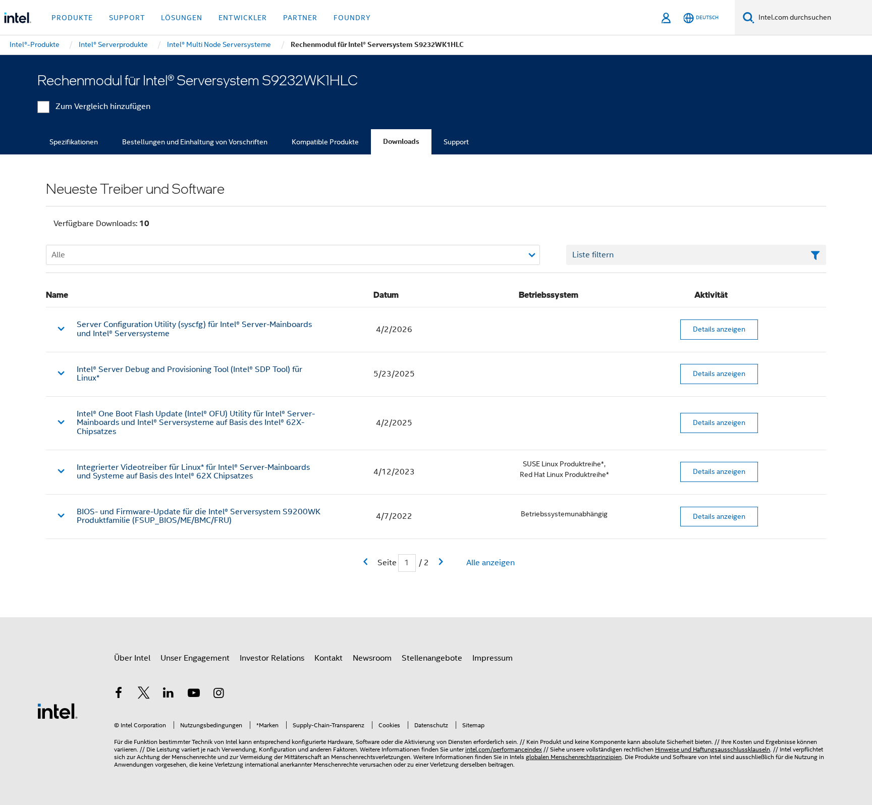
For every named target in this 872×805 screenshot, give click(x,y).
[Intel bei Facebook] (118, 694)
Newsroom (372, 658)
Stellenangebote (432, 658)
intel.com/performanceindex (503, 749)
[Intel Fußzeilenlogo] (57, 711)
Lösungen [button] (181, 17)
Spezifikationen (73, 141)
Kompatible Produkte (325, 141)
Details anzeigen (719, 329)
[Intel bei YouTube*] (193, 694)
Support (456, 141)
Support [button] (127, 17)
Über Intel (132, 658)
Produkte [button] (72, 17)
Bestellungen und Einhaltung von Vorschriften (194, 141)
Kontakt (328, 658)
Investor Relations (272, 658)
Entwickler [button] (243, 17)
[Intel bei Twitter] (143, 694)
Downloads (401, 141)
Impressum (492, 658)
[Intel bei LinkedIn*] (168, 694)
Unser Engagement (195, 658)
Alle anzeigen (490, 563)
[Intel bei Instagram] (218, 694)
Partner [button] (300, 17)
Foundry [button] (352, 17)
